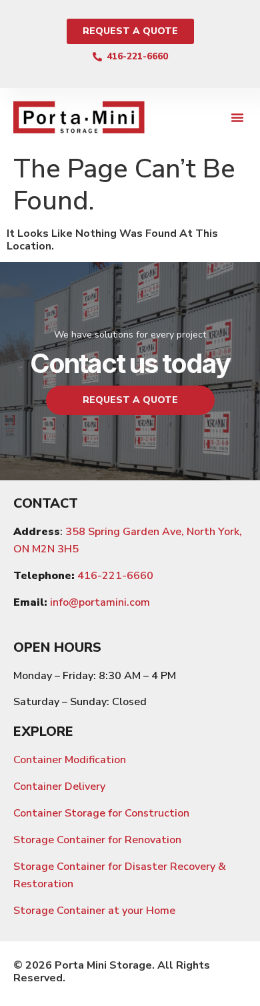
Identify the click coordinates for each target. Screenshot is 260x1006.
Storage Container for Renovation (97, 840)
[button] (237, 117)
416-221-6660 (115, 575)
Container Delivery (59, 786)
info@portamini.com (100, 602)
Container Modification (69, 759)
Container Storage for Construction (101, 813)
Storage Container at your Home (94, 910)
